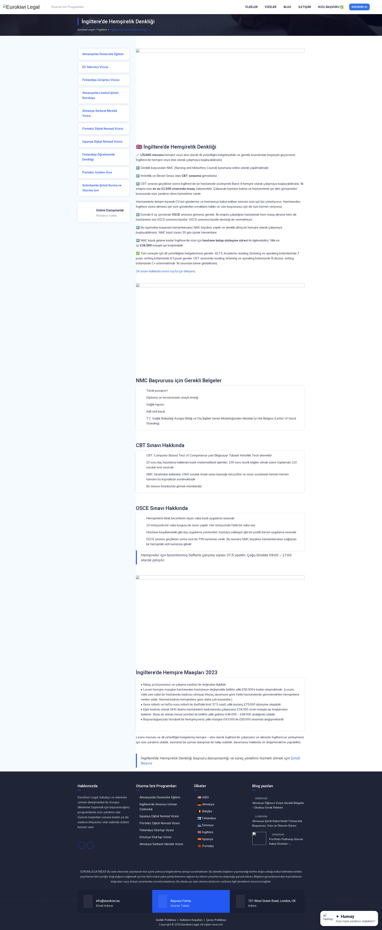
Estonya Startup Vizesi (155, 837)
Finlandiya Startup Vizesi (156, 830)
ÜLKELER (251, 7)
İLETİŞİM (304, 7)
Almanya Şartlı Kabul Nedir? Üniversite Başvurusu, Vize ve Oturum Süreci (277, 823)
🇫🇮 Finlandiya (207, 818)
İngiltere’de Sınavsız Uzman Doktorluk (158, 806)
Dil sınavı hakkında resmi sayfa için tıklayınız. (166, 271)
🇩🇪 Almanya (206, 804)
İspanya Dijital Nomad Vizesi (102, 141)
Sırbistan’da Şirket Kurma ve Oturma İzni (102, 188)
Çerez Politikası (216, 920)
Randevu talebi (110, 212)
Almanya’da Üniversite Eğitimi (103, 54)
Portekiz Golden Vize (97, 172)
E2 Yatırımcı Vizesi (95, 67)
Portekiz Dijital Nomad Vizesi (102, 128)
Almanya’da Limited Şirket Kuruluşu (100, 95)
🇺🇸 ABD (203, 797)
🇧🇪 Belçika (205, 811)
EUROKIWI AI (359, 6)
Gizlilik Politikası (166, 920)
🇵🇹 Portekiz (206, 846)
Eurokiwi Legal (190, 924)
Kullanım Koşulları (191, 920)
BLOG (287, 7)
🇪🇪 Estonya (205, 825)
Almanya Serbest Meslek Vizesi (99, 113)
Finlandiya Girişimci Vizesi (100, 80)
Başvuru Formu (181, 901)
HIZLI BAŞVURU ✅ (331, 7)
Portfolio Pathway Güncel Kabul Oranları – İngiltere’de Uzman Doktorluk (286, 841)
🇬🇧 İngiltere (205, 832)
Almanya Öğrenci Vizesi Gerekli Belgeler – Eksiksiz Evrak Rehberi (278, 805)
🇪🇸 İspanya (205, 839)
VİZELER (270, 7)
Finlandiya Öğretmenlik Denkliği (98, 157)
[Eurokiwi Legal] (21, 7)
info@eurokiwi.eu (108, 901)
